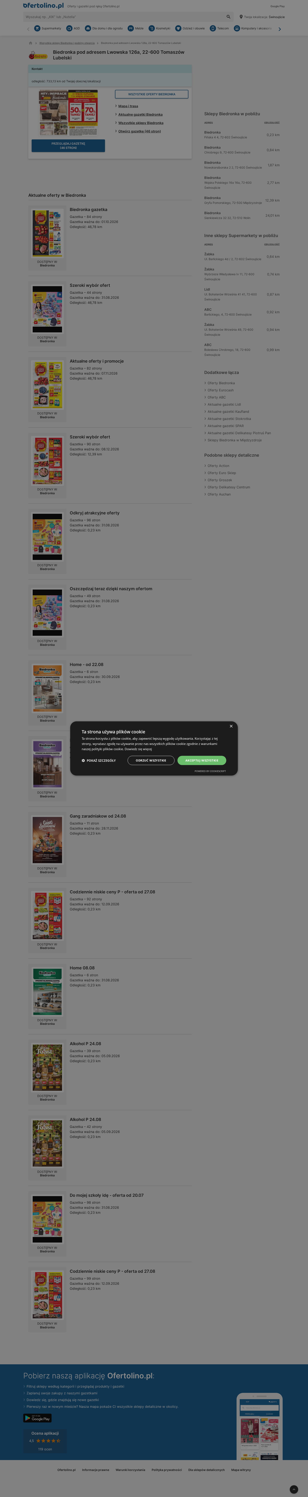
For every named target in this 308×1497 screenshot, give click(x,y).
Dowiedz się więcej (138, 749)
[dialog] (154, 748)
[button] (99, 760)
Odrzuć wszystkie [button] (151, 760)
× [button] (231, 726)
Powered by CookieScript (210, 771)
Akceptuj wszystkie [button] (201, 760)
